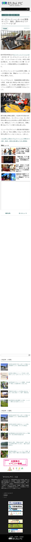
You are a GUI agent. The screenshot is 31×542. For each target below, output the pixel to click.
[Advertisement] (15, 282)
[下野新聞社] (15, 507)
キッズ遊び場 (4, 14)
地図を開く (8, 213)
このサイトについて (8, 493)
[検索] (29, 355)
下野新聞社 (16, 536)
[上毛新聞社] (15, 504)
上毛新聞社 (11, 536)
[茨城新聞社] (15, 510)
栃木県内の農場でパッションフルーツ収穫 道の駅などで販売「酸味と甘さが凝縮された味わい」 (19, 453)
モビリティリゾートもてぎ (21, 55)
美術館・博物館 (16, 14)
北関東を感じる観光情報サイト (15, 5)
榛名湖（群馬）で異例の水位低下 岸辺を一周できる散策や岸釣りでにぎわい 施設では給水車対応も (19, 444)
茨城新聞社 (21, 536)
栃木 (10, 14)
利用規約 (6, 495)
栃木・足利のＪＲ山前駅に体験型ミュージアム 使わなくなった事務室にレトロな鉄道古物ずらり (22, 168)
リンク (5, 497)
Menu (3, 9)
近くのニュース (23, 213)
